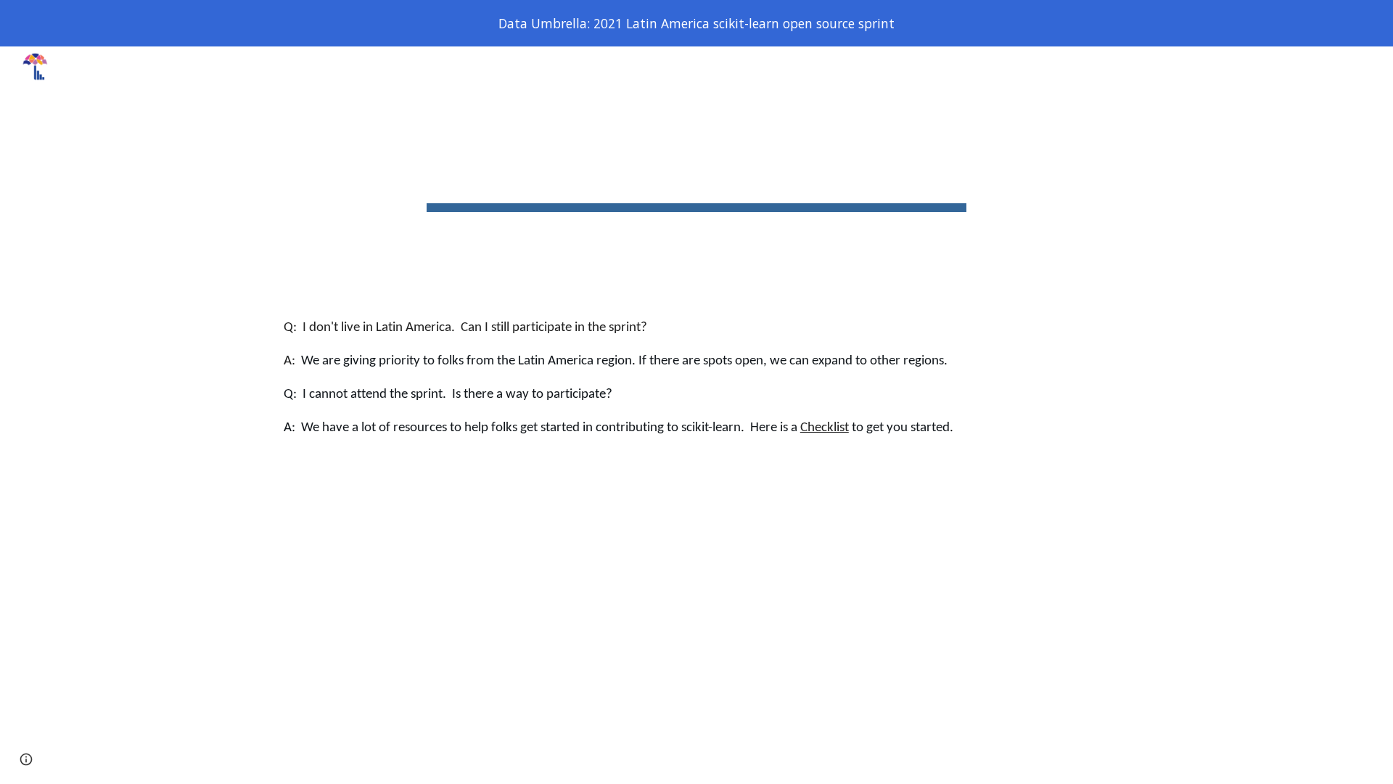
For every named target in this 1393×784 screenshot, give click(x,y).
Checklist (824, 428)
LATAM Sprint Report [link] (746, 67)
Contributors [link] (1096, 67)
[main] (696, 170)
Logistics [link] (926, 67)
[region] (696, 23)
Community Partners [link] (1290, 67)
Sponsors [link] (1182, 67)
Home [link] (646, 67)
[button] (1375, 66)
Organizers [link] (1005, 67)
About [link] (846, 67)
